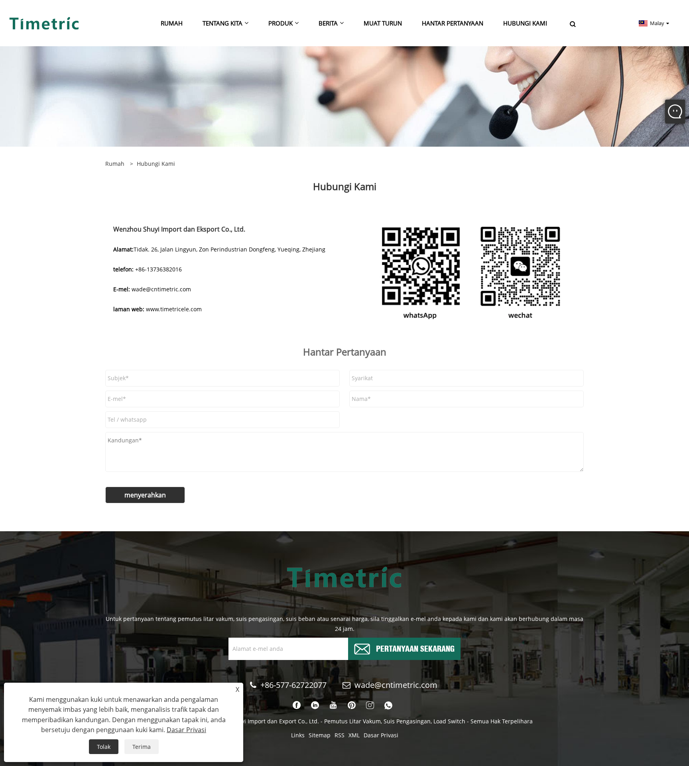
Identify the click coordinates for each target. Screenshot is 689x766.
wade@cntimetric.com (396, 685)
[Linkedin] (315, 705)
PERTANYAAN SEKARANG (415, 648)
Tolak (103, 746)
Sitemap (320, 735)
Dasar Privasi (381, 735)
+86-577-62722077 (293, 685)
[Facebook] (296, 705)
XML (354, 735)
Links (298, 735)
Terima (141, 746)
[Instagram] (370, 705)
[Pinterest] (351, 705)
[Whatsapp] (388, 705)
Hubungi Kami (156, 163)
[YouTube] (333, 705)
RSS (339, 735)
